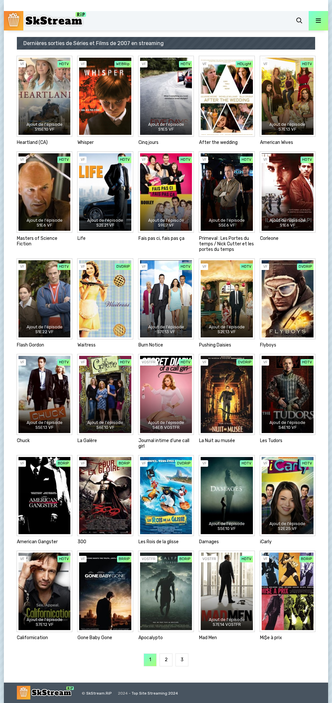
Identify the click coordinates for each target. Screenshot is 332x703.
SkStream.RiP (99, 693)
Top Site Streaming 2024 (155, 693)
